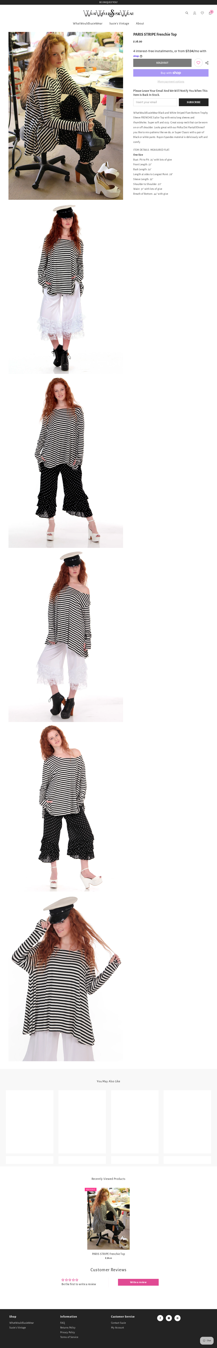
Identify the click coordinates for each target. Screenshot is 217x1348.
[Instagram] (169, 1318)
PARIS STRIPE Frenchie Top (108, 1254)
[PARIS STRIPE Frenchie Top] (108, 1219)
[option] (108, 1225)
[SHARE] (206, 63)
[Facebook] (160, 1318)
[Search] (7, 13)
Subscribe (194, 102)
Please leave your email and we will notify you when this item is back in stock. (170, 92)
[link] (198, 62)
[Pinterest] (177, 1318)
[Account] (16, 13)
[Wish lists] (25, 13)
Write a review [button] (138, 1282)
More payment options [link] (170, 81)
